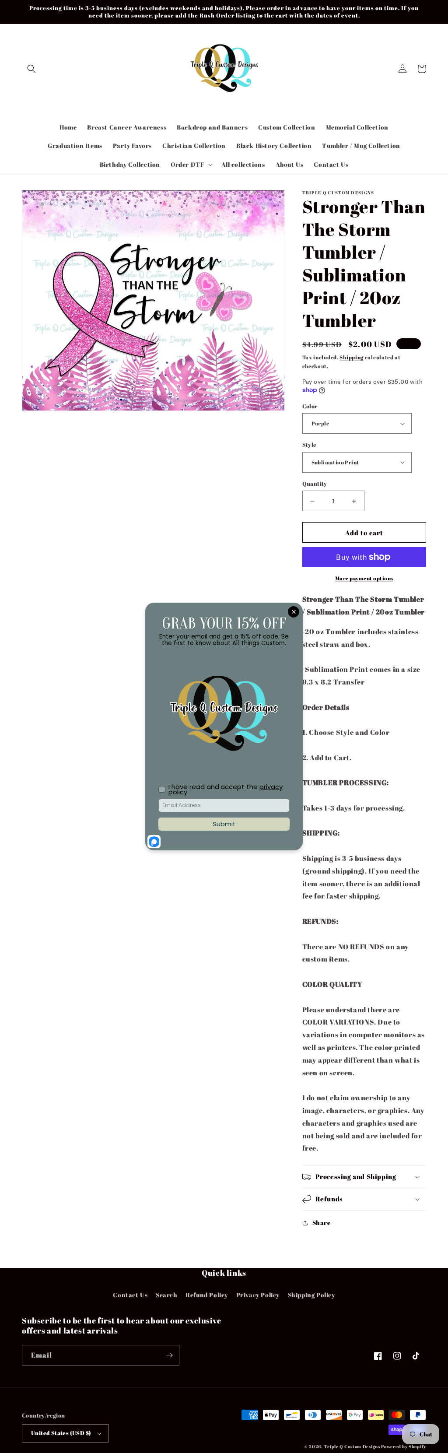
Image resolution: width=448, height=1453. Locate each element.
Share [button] (321, 1222)
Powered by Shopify (403, 1446)
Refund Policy (207, 1295)
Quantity (314, 484)
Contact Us (130, 1295)
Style (309, 445)
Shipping (352, 357)
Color (310, 406)
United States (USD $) (61, 1433)
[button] (31, 68)
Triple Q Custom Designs (352, 1446)
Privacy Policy (258, 1295)
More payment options (364, 578)
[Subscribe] (169, 1355)
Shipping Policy (311, 1295)
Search (167, 1295)
